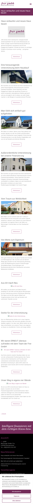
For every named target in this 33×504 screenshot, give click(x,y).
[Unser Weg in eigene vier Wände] (16, 383)
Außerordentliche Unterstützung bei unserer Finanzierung (16, 154)
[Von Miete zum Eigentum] (16, 243)
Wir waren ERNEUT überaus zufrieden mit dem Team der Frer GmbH (16, 344)
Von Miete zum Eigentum (12, 240)
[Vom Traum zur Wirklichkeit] (16, 202)
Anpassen (16, 496)
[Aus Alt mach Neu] (16, 286)
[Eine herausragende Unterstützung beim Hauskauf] (16, 71)
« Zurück (3, 414)
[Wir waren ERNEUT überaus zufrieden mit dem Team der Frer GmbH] (16, 350)
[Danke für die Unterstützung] (16, 316)
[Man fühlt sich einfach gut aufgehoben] (16, 117)
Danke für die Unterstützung (14, 313)
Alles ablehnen (16, 500)
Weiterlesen (16, 56)
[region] (16, 489)
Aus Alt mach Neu (9, 283)
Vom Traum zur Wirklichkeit (13, 199)
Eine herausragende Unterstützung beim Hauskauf (15, 66)
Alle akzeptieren (16, 491)
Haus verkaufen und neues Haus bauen (16, 22)
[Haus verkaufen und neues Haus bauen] (16, 27)
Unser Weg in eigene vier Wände (16, 380)
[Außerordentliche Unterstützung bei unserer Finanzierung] (16, 159)
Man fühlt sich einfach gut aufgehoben (13, 112)
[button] (30, 4)
